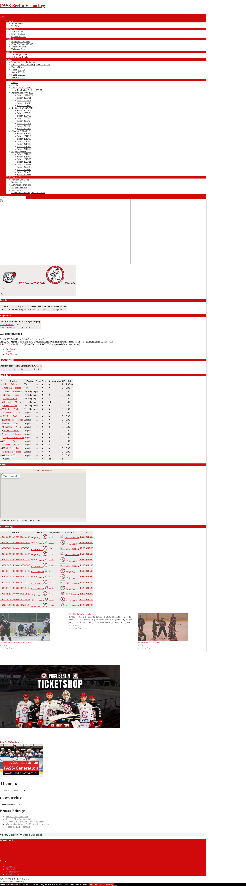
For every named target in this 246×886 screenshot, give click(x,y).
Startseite (10, 21)
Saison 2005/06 (24, 118)
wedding (75, 855)
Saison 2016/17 (24, 149)
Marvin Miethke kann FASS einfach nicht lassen (27, 824)
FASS (174, 847)
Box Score (10, 349)
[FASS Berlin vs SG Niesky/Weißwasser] (33, 627)
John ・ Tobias (10, 384)
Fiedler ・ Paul (10, 416)
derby (111, 848)
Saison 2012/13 (24, 139)
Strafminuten (27, 366)
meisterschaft (64, 852)
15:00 (86, 537)
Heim (39, 532)
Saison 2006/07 (24, 121)
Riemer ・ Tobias (11, 395)
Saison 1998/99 (24, 105)
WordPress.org (12, 874)
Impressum (16, 190)
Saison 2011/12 (24, 136)
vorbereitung (61, 855)
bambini (31, 848)
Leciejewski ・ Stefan (13, 420)
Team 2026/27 (12, 29)
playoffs (119, 851)
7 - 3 (51, 554)
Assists (17, 366)
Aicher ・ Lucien (11, 430)
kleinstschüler (27, 852)
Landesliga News (19, 54)
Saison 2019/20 (24, 159)
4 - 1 (51, 542)
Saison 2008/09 (24, 126)
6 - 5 (51, 576)
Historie (9, 80)
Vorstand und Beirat (20, 180)
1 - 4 (51, 599)
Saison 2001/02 (24, 100)
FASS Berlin (6, 327)
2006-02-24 (15, 554)
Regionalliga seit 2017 (21, 151)
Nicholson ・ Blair (11, 412)
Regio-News (17, 23)
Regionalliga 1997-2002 (22, 93)
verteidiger (47, 856)
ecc (128, 847)
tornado (191, 851)
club (104, 848)
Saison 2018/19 (24, 156)
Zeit (86, 532)
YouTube (15, 26)
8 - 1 (51, 571)
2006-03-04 (15, 548)
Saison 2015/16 (24, 146)
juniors (197, 848)
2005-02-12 (15, 588)
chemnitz (95, 848)
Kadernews (10, 851)
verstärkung (31, 855)
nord (95, 852)
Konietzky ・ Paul (11, 448)
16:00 (86, 599)
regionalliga (135, 851)
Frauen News (17, 67)
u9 (8, 856)
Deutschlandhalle (43, 470)
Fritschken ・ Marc (12, 452)
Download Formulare (21, 185)
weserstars (86, 855)
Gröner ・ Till (9, 455)
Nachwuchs (16, 182)
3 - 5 (51, 537)
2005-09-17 (15, 571)
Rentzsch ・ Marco (12, 402)
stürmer (173, 852)
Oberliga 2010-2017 (20, 131)
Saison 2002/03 (24, 110)
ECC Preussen (7, 324)
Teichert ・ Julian (11, 444)
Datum (15, 532)
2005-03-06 (15, 582)
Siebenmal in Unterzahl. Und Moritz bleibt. (25, 821)
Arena (8, 351)
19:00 (86, 548)
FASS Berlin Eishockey (22, 5)
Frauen (9, 59)
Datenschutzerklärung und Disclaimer (28, 192)
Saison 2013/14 (24, 141)
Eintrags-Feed (12, 869)
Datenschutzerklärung (104, 884)
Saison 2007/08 (24, 123)
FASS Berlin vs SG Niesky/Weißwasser (16, 642)
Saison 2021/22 (18, 77)
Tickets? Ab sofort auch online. (20, 819)
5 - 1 (51, 548)
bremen (72, 848)
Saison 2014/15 (24, 144)
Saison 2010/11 (24, 133)
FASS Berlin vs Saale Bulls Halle (151, 642)
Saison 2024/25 (18, 70)
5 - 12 (52, 582)
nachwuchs (76, 852)
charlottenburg (83, 848)
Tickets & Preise (18, 49)
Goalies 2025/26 (18, 36)
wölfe (96, 855)
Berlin (44, 847)
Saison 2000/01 (24, 98)
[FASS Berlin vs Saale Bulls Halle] (103, 621)
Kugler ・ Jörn (10, 398)
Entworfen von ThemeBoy (12, 881)
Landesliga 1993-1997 (21, 87)
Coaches (15, 85)
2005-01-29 (15, 594)
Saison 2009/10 (24, 128)
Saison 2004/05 (24, 116)
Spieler (14, 82)
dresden (119, 848)
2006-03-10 (15, 542)
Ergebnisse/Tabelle (19, 57)
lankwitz (55, 852)
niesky (87, 852)
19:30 (86, 542)
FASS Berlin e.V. (13, 177)
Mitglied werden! (19, 187)
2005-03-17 (15, 576)
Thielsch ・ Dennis (12, 434)
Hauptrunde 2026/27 (20, 41)
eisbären (141, 847)
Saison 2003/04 (24, 113)
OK (91, 884)
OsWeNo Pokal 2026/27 (22, 44)
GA (36, 366)
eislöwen (163, 848)
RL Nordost (11, 39)
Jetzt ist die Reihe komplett (18, 827)
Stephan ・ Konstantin (13, 437)
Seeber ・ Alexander (12, 391)
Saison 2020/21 (24, 162)
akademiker (19, 848)
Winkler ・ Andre (11, 409)
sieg (166, 852)
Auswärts (69, 532)
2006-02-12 (15, 559)
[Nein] (115, 885)
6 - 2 (51, 594)
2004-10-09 (15, 605)
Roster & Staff (17, 31)
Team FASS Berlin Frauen (23, 62)
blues (61, 847)
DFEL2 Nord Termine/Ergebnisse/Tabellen (30, 64)
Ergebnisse (54, 532)
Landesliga (11, 52)
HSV (190, 848)
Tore (11, 366)
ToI (40, 366)
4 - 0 (51, 565)
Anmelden (10, 866)
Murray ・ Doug (11, 423)
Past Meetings (12, 354)
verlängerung (16, 856)
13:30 (86, 559)
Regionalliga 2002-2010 (22, 108)
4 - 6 (51, 559)
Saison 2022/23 (18, 75)
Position (4, 366)
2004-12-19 (15, 599)
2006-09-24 (15, 537)
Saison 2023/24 (18, 72)
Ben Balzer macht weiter (17, 816)
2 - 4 (51, 605)
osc (102, 852)
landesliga (42, 851)
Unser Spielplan (18, 46)
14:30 (86, 565)
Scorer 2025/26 (18, 34)
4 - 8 (51, 588)
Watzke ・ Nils (10, 405)
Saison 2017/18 (24, 154)
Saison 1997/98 (24, 103)
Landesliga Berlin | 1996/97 (29, 90)
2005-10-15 (15, 565)
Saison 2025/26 (24, 174)
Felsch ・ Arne (10, 441)
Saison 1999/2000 (25, 95)
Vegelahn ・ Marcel (12, 388)
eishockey (153, 848)
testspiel (181, 852)
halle (184, 848)
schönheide (154, 851)
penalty (108, 852)
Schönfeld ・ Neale (12, 427)
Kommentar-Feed (13, 872)
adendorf (6, 847)
